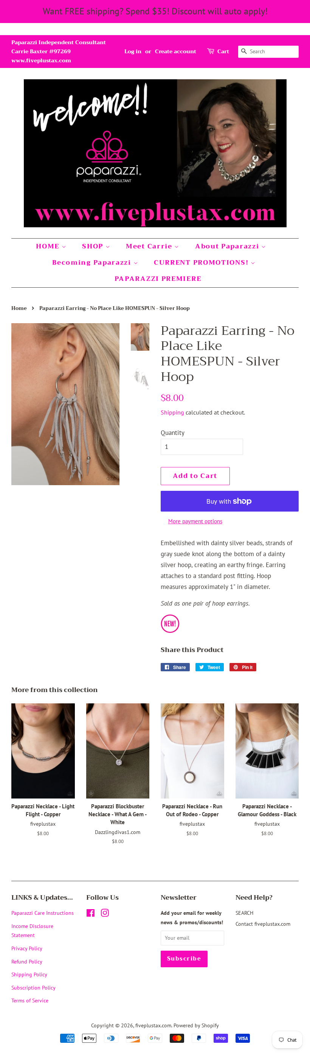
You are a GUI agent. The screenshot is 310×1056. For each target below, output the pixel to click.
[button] (230, 585)
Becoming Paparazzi (92, 262)
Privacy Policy (26, 948)
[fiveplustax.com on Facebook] (90, 914)
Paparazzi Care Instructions (42, 912)
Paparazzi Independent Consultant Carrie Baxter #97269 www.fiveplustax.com (58, 51)
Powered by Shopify (196, 1025)
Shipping (172, 412)
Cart (223, 51)
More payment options (195, 521)
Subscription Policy (33, 987)
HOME (49, 246)
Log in (132, 51)
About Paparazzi (228, 246)
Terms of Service (29, 1000)
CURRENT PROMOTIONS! (202, 262)
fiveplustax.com (153, 1025)
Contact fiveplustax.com (263, 923)
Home (19, 308)
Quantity (172, 433)
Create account (175, 51)
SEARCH (244, 912)
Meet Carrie (150, 246)
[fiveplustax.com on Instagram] (105, 914)
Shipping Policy (29, 974)
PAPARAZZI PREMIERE (158, 278)
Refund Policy (26, 961)
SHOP (93, 246)
